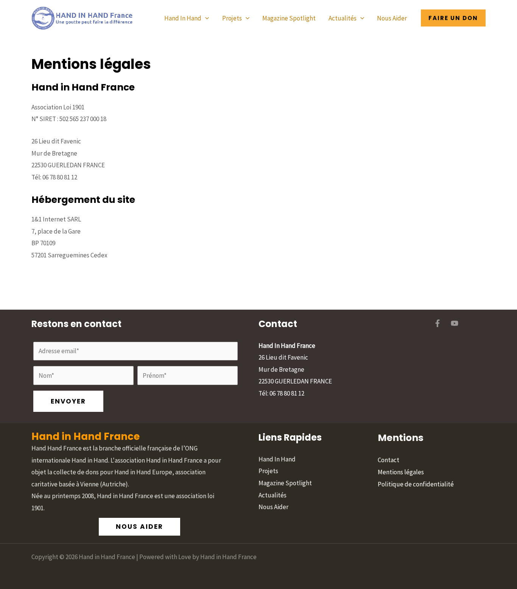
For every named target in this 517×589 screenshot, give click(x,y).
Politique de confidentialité (416, 484)
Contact (388, 460)
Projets (232, 18)
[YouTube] (454, 323)
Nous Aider (392, 18)
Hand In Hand (182, 18)
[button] (205, 18)
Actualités (343, 18)
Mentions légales (401, 472)
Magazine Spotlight (289, 18)
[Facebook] (437, 323)
